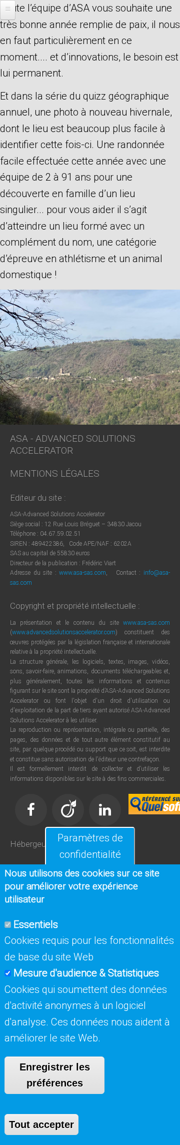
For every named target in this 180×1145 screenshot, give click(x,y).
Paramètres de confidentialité (90, 846)
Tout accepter (41, 1124)
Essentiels (36, 924)
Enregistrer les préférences (55, 1075)
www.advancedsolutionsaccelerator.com (64, 632)
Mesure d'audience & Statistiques (86, 973)
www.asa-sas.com (82, 572)
